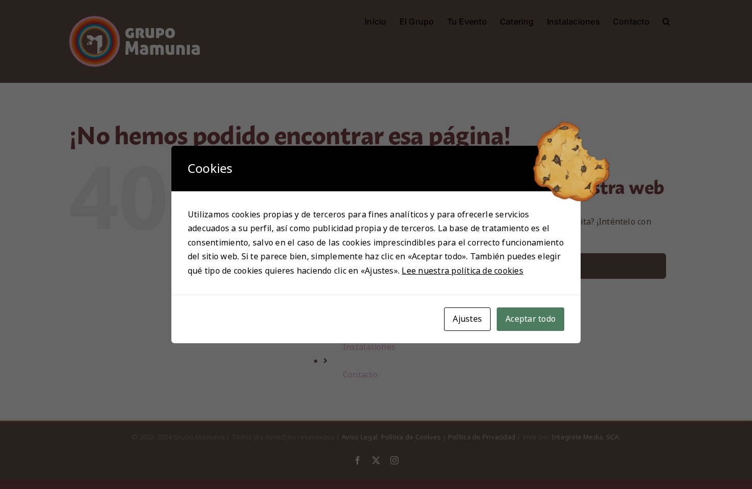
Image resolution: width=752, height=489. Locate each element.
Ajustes (467, 319)
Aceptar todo (530, 319)
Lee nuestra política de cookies (462, 271)
